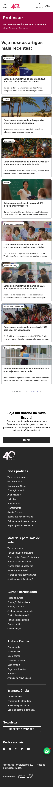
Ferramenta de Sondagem (20, 553)
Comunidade (13, 647)
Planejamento (14, 508)
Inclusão (11, 499)
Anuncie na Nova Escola (19, 678)
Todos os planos (15, 548)
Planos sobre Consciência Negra (23, 557)
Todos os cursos (15, 598)
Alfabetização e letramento (20, 611)
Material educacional (17, 570)
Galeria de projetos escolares (21, 521)
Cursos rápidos (14, 624)
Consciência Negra (16, 486)
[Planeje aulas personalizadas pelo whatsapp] (47, 750)
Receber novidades (21, 729)
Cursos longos (14, 628)
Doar (26, 440)
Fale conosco (14, 651)
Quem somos (13, 656)
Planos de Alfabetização (19, 561)
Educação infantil (15, 490)
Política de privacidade (18, 705)
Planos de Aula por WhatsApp (22, 575)
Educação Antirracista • (18, 602)
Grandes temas (14, 481)
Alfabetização (14, 495)
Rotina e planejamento (18, 620)
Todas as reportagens (17, 477)
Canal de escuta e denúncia (21, 710)
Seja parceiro (13, 665)
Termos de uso (14, 697)
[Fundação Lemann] (25, 776)
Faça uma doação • (16, 669)
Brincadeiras (13, 503)
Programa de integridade (19, 701)
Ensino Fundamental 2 (18, 615)
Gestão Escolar (14, 512)
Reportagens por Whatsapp (20, 525)
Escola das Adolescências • (20, 517)
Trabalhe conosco (16, 660)
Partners (11, 673)
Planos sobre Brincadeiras (20, 566)
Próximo (35, 391)
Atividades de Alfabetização (20, 579)
